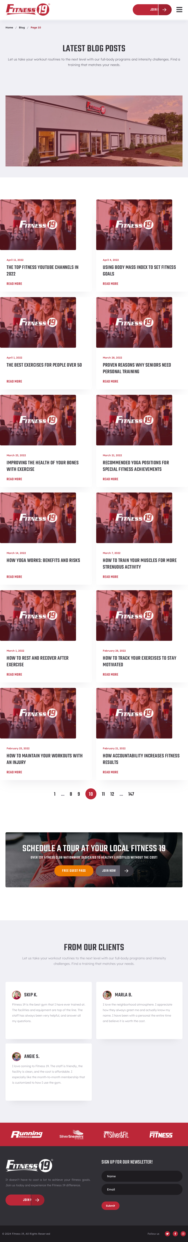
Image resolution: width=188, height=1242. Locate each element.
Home (9, 27)
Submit (110, 1205)
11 (103, 794)
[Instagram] (183, 1233)
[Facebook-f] (175, 1233)
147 (131, 794)
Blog (22, 27)
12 (112, 794)
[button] (179, 9)
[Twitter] (167, 1233)
